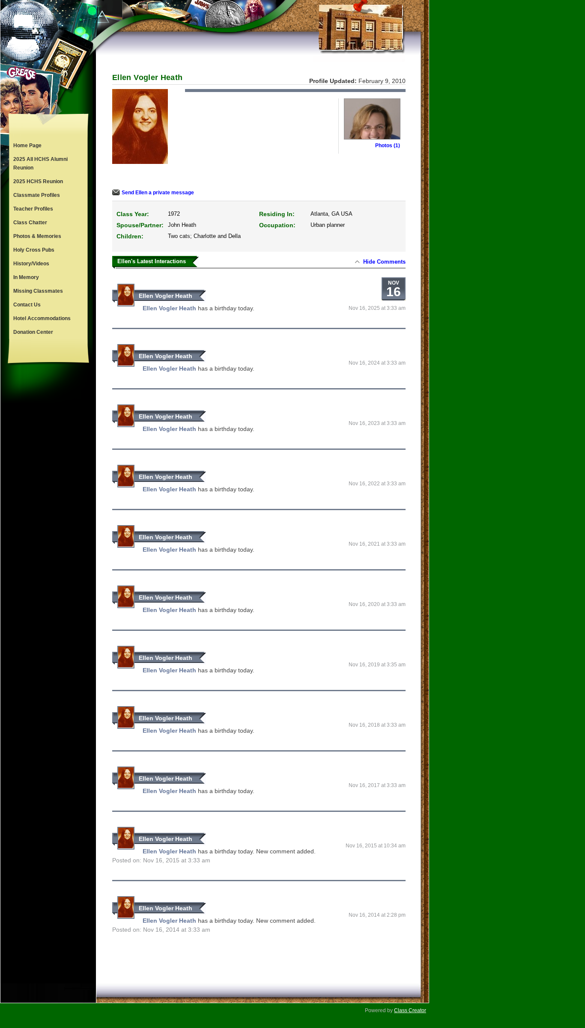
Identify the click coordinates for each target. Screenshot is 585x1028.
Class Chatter (30, 223)
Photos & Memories (37, 236)
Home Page (27, 146)
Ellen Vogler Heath (165, 295)
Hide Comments (384, 261)
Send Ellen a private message (158, 193)
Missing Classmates (38, 291)
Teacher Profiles (33, 209)
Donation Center (33, 332)
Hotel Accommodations (42, 318)
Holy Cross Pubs (33, 250)
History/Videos (31, 264)
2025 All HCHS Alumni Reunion (40, 163)
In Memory (26, 277)
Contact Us (27, 305)
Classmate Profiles (36, 195)
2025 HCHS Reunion (38, 181)
